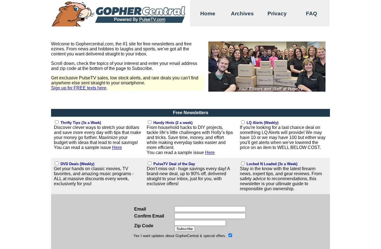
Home (207, 13)
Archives (242, 13)
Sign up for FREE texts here (78, 88)
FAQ (311, 13)
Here (117, 147)
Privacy (277, 13)
